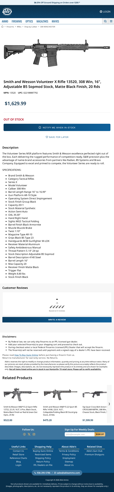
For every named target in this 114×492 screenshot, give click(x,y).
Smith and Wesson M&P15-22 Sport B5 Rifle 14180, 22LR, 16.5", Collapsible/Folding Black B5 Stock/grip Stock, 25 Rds (60, 410)
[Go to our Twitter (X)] (29, 434)
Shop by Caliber (30, 26)
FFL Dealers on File (43, 465)
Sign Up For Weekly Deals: (80, 429)
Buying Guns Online (43, 450)
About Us (69, 465)
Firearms (10, 26)
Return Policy (43, 461)
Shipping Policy (43, 458)
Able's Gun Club (94, 450)
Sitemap (69, 461)
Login (18, 465)
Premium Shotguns (94, 454)
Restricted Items (43, 454)
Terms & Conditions (69, 450)
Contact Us (18, 450)
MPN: (7, 92)
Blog (18, 461)
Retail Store (18, 454)
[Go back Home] (2, 26)
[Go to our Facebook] (24, 434)
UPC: (20, 92)
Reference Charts (18, 458)
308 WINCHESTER (47, 26)
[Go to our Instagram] (34, 434)
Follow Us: (28, 429)
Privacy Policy (69, 454)
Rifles (19, 26)
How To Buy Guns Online (26, 355)
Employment (69, 458)
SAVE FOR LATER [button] (58, 137)
